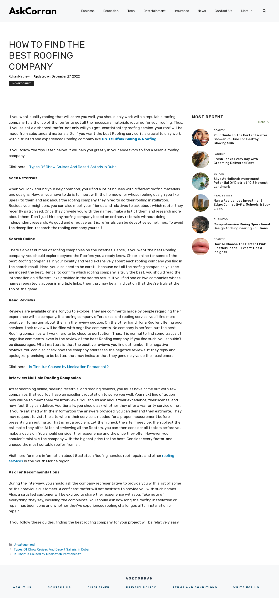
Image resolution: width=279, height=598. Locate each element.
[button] (264, 10)
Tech (131, 11)
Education (111, 11)
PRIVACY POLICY (141, 587)
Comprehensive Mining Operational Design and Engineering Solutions (242, 226)
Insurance (181, 11)
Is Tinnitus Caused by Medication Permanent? (69, 367)
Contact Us (223, 11)
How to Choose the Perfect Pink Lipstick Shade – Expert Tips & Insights (240, 248)
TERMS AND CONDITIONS (194, 587)
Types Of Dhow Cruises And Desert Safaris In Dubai (73, 167)
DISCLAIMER (98, 587)
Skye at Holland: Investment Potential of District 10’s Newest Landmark (241, 183)
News (202, 11)
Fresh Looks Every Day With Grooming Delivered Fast (236, 161)
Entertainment (154, 11)
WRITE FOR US (246, 587)
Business (88, 11)
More (244, 11)
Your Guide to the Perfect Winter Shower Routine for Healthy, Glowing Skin (240, 139)
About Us (22, 587)
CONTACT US (59, 587)
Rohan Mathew (19, 76)
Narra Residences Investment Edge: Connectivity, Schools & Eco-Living (242, 204)
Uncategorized (21, 83)
